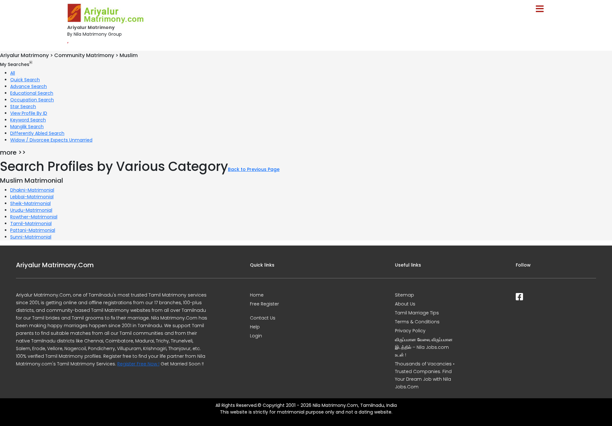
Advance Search (28, 86)
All (12, 73)
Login (256, 336)
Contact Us (262, 318)
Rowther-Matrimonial (33, 217)
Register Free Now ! (138, 364)
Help (255, 327)
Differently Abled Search (37, 133)
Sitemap (404, 295)
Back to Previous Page (254, 169)
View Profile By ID (28, 113)
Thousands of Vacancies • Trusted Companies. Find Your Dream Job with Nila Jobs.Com (425, 375)
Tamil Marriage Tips (417, 313)
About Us (405, 304)
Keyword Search (28, 120)
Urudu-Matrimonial (31, 210)
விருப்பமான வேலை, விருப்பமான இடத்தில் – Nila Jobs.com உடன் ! (424, 347)
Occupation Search (32, 100)
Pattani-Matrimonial (32, 230)
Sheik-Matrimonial (30, 203)
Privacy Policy (410, 330)
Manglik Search (27, 126)
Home (257, 295)
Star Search (23, 106)
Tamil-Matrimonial (31, 223)
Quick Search (25, 80)
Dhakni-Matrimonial (32, 190)
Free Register (264, 304)
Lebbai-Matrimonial (32, 197)
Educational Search (31, 93)
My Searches (14, 64)
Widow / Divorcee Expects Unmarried (51, 140)
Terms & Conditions (417, 322)
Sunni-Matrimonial (30, 237)
